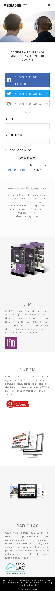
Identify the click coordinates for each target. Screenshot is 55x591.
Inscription (16, 170)
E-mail (9, 119)
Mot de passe (13, 135)
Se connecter (27, 157)
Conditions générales (27, 589)
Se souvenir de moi (20, 150)
